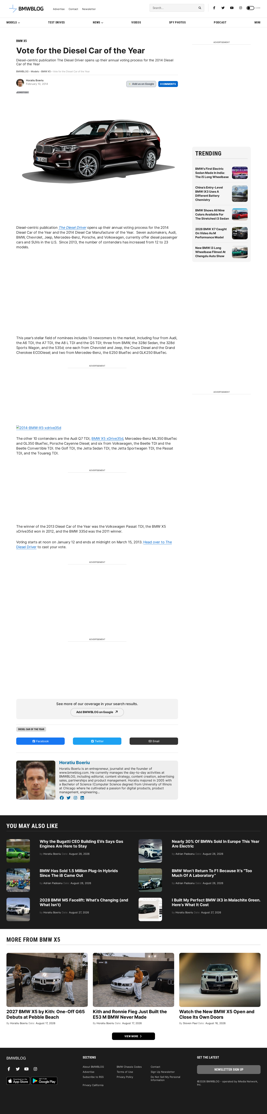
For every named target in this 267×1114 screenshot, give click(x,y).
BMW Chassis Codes (129, 1066)
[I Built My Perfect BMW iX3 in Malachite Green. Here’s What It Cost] (150, 900)
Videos (136, 22)
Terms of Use (125, 1071)
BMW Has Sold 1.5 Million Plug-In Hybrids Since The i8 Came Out (79, 873)
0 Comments (168, 84)
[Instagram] (241, 8)
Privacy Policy (125, 1076)
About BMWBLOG (93, 1066)
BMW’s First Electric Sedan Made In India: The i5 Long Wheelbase (212, 173)
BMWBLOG (22, 71)
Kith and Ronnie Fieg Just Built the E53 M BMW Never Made (130, 1014)
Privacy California (93, 1085)
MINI (257, 22)
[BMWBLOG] (38, 1058)
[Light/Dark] (250, 8)
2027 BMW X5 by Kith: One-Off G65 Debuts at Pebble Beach (45, 1014)
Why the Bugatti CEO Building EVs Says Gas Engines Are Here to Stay (81, 843)
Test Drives (56, 22)
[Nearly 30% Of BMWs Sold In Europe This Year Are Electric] (150, 841)
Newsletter (89, 9)
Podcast (220, 22)
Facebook (42, 741)
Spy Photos (177, 22)
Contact (73, 9)
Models (11, 22)
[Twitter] (223, 8)
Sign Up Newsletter (163, 1071)
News (96, 22)
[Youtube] (232, 8)
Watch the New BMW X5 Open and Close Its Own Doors (216, 1014)
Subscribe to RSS (93, 1076)
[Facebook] (214, 8)
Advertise (59, 9)
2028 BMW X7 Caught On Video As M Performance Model (211, 233)
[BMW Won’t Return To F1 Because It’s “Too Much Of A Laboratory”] (150, 870)
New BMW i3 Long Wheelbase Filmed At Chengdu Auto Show (210, 252)
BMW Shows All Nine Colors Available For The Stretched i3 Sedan (212, 214)
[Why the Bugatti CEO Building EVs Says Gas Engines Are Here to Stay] (18, 841)
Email (155, 741)
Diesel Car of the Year (31, 729)
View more (132, 1036)
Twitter (99, 741)
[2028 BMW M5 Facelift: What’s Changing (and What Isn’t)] (18, 900)
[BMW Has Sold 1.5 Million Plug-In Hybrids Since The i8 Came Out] (18, 870)
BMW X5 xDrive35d (107, 438)
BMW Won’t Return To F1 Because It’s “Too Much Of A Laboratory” (212, 873)
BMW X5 (21, 41)
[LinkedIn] (82, 798)
